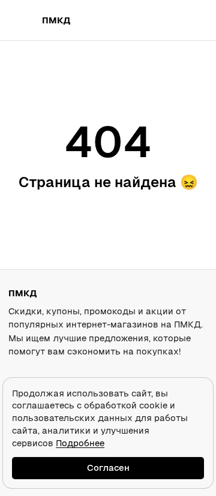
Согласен (108, 467)
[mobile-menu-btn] (21, 20)
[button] (163, 20)
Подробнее (80, 443)
